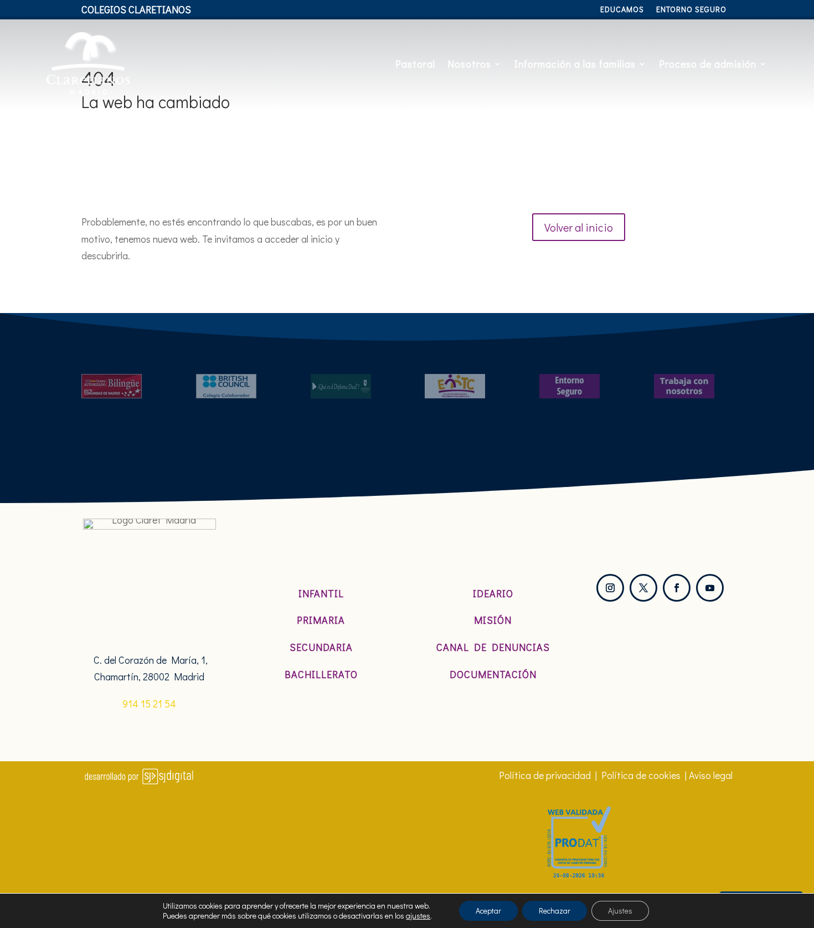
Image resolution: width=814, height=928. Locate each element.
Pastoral (415, 63)
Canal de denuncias (493, 647)
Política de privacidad (545, 775)
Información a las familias (575, 63)
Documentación (493, 674)
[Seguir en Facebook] (677, 588)
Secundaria (321, 647)
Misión (493, 620)
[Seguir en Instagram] (610, 588)
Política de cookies (641, 775)
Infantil (321, 593)
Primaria (321, 620)
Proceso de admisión (707, 63)
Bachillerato (321, 674)
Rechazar (554, 910)
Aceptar (488, 910)
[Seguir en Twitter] (643, 588)
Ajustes (620, 910)
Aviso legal (711, 775)
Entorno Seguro (691, 10)
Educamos (622, 10)
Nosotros (469, 63)
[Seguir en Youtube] (710, 588)
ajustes (418, 916)
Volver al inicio (578, 227)
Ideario (493, 593)
